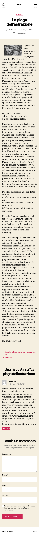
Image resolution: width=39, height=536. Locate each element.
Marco (13, 30)
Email (5, 485)
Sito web (5, 496)
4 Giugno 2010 (26, 30)
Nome (5, 475)
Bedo (19, 4)
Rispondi (6, 428)
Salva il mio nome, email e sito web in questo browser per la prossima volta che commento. (20, 508)
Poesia (19, 14)
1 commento (21, 33)
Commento (7, 454)
